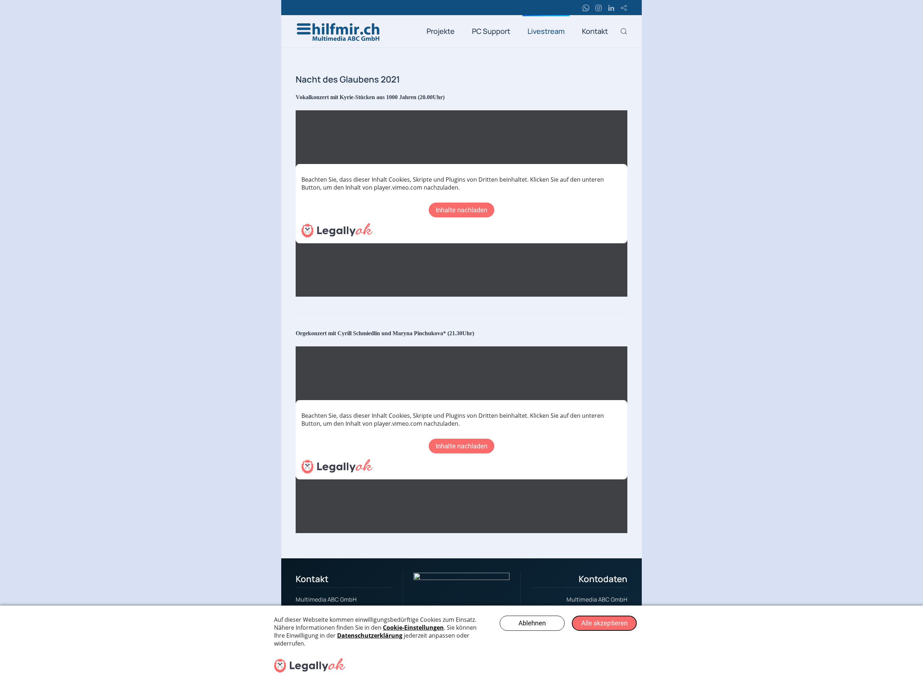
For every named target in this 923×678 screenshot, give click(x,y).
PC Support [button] (491, 31)
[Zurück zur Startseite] (339, 31)
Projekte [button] (441, 31)
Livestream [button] (546, 31)
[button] (623, 31)
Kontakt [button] (595, 31)
